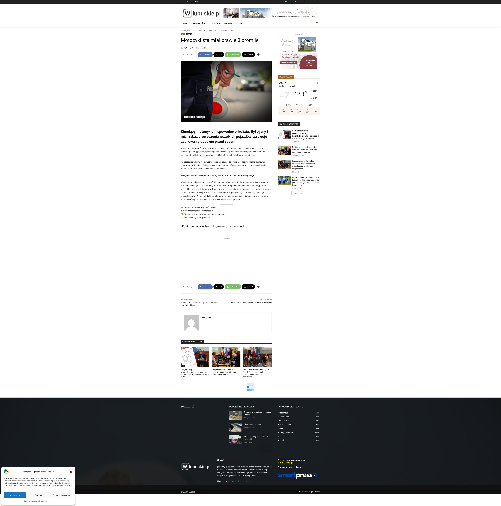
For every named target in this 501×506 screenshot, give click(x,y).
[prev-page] (182, 383)
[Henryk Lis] (182, 48)
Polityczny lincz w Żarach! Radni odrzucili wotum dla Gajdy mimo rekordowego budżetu (224, 372)
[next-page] (186, 383)
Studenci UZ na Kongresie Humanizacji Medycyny (250, 302)
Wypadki (189, 34)
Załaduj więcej (298, 193)
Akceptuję (15, 495)
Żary (205, 30)
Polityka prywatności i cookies (35, 501)
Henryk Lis (190, 48)
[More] (258, 54)
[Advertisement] (226, 258)
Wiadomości (197, 30)
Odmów (38, 495)
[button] (71, 471)
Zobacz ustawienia (61, 495)
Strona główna (186, 30)
